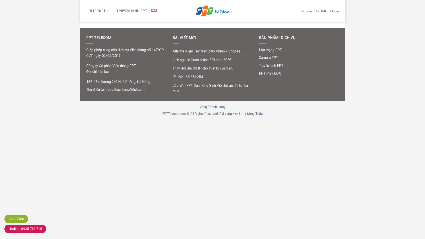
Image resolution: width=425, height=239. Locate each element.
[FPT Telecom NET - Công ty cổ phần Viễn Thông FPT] (212, 11)
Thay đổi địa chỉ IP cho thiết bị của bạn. (203, 68)
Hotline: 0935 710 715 (25, 229)
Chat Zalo (16, 219)
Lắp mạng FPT (270, 50)
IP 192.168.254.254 (188, 77)
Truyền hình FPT (131, 11)
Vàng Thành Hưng (213, 107)
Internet (97, 11)
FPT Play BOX (270, 73)
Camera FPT (268, 58)
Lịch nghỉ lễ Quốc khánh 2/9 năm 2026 (202, 60)
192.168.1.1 (323, 11)
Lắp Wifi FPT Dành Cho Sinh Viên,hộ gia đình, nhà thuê (210, 88)
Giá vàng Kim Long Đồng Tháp (241, 114)
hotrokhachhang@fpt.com (125, 89)
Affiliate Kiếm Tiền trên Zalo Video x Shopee (206, 51)
